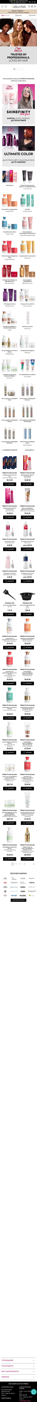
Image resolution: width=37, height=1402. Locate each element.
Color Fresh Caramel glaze (27, 511)
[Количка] (34, 6)
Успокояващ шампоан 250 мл (9, 743)
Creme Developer (27, 574)
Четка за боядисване (9, 605)
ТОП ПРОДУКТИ (7, 1366)
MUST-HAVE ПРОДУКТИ (10, 1371)
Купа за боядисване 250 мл (27, 606)
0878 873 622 (5, 1391)
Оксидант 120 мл (9, 541)
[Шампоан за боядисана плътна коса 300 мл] (27, 764)
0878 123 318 (23, 1395)
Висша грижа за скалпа (18, 2)
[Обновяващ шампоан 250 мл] (9, 834)
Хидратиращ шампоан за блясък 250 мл (27, 708)
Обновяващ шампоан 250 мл (10, 848)
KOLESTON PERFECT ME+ (10, 477)
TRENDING (5, 1377)
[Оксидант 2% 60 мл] (9, 560)
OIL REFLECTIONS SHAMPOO (27, 711)
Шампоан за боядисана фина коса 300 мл (10, 673)
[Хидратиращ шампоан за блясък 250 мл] (27, 695)
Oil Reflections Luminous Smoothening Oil (27, 852)
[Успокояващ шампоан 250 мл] (9, 729)
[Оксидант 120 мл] (9, 529)
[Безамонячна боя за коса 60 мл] (27, 462)
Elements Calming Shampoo (9, 745)
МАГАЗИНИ (19, 15)
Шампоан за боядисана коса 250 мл (9, 639)
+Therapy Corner (25, 1401)
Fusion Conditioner (27, 746)
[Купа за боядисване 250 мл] (27, 592)
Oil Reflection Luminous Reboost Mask (9, 780)
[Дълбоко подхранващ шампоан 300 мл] (27, 626)
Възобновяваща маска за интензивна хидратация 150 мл (9, 814)
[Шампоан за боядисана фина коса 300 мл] (9, 659)
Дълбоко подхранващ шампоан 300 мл (27, 639)
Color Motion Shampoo (9, 641)
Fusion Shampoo (27, 675)
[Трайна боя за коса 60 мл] (9, 462)
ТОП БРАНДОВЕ (7, 1360)
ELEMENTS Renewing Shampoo (9, 850)
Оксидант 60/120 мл (27, 541)
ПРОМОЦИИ (33, 15)
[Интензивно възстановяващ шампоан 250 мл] (27, 659)
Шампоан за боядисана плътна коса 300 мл (27, 778)
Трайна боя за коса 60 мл (10, 476)
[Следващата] (31, 864)
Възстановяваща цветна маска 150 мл (27, 509)
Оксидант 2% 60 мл (10, 573)
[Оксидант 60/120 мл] (27, 529)
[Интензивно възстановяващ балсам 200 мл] (27, 729)
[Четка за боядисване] (9, 592)
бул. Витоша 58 (6, 1389)
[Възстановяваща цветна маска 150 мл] (27, 495)
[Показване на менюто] (2, 6)
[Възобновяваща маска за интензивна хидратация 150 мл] (9, 800)
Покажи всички (18, 900)
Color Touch (27, 477)
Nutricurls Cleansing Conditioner (27, 816)
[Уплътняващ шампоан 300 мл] (9, 695)
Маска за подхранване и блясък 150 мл (10, 777)
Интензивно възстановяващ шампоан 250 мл (27, 673)
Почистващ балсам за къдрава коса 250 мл (27, 813)
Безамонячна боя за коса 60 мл (27, 476)
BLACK (10, 606)
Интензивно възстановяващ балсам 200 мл (27, 743)
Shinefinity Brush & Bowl (9, 574)
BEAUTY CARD (6, 15)
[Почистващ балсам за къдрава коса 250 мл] (27, 800)
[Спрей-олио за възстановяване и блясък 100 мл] (27, 834)
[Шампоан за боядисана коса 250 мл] (9, 626)
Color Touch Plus (9, 542)
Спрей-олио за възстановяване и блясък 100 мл (27, 848)
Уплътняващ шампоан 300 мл (10, 708)
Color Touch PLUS (9, 511)
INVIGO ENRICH (27, 641)
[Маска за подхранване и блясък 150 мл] (9, 764)
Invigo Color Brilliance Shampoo (10, 676)
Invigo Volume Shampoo (9, 710)
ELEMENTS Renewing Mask (9, 816)
